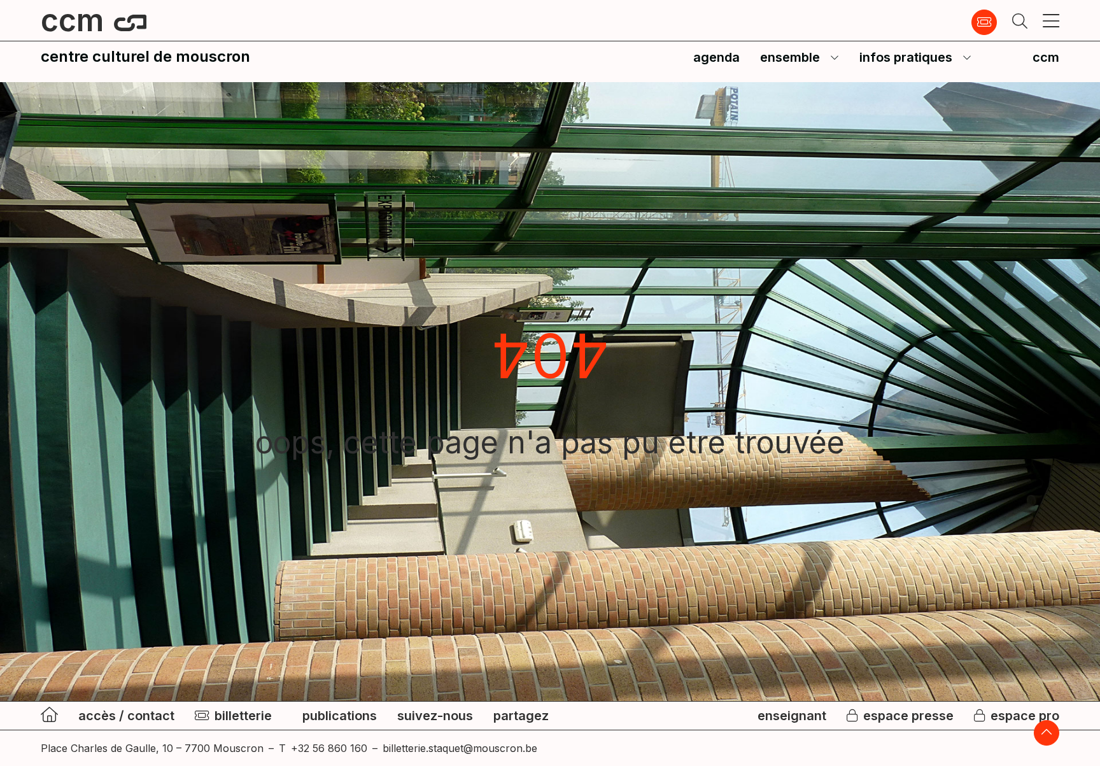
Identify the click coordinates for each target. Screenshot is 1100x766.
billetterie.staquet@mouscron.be (460, 748)
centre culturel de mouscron (145, 56)
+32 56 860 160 (329, 748)
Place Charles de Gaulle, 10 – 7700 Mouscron (152, 748)
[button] (1019, 22)
